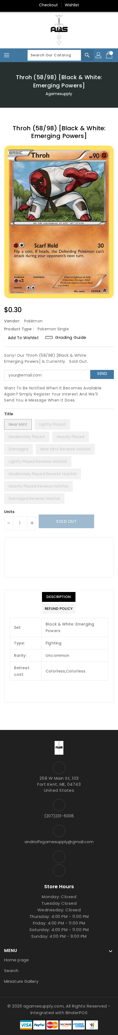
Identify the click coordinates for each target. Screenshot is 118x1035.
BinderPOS (77, 1012)
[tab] (58, 597)
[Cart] (109, 55)
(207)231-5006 (59, 816)
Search (11, 970)
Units (9, 512)
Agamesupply (59, 93)
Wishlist (72, 5)
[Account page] (98, 55)
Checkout (48, 5)
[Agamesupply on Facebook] (59, 857)
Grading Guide (70, 337)
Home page (16, 960)
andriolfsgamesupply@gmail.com (59, 842)
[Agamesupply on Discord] (59, 870)
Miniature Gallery (21, 981)
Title (8, 414)
